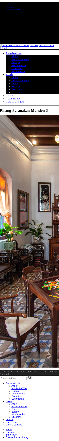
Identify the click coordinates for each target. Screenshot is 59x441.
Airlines (9, 419)
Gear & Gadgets (14, 424)
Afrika (14, 386)
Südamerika (17, 399)
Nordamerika (18, 393)
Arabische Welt (19, 388)
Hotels (9, 401)
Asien (14, 409)
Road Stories (12, 422)
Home (8, 3)
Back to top (5, 374)
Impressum (10, 7)
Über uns (9, 5)
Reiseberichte (13, 383)
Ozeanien (16, 396)
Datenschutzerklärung (14, 9)
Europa (15, 391)
